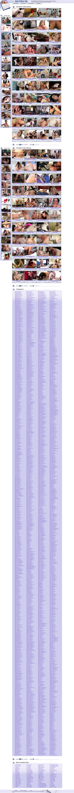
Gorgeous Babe (29, 643)
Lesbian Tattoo (40, 491)
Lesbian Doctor (40, 420)
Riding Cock (52, 379)
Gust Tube (6, 220)
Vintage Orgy (52, 687)
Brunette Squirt (17, 730)
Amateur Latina (17, 341)
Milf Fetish (39, 593)
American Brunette (18, 389)
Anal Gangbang (17, 408)
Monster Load (40, 644)
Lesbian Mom (40, 448)
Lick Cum (39, 507)
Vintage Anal (52, 675)
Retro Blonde (52, 367)
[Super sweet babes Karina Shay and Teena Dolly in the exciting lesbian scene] (55, 114)
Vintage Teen (52, 689)
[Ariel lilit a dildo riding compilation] (55, 219)
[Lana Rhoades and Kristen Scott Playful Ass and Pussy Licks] (18, 243)
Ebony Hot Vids (41, 764)
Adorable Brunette (18, 295)
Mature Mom (40, 559)
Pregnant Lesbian (52, 304)
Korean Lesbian (40, 357)
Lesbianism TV (52, 775)
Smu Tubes (29, 775)
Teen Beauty (52, 570)
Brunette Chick (17, 709)
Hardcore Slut (28, 700)
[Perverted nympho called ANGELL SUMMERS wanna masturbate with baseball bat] (43, 243)
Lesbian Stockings (41, 485)
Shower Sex (52, 449)
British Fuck (17, 692)
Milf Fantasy (40, 592)
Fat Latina (28, 538)
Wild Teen (51, 729)
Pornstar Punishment (41, 753)
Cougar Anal (28, 367)
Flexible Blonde (28, 587)
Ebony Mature (28, 498)
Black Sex (16, 621)
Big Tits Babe (17, 581)
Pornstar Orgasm (41, 750)
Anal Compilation (17, 396)
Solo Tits (51, 512)
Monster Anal (40, 639)
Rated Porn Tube (6, 259)
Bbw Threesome (17, 514)
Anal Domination (17, 401)
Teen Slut (51, 622)
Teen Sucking (52, 629)
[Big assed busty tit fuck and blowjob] (43, 53)
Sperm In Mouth (52, 515)
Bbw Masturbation (18, 506)
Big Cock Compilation (18, 562)
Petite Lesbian (40, 731)
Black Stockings (17, 624)
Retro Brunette (52, 369)
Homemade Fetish (29, 704)
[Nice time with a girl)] (55, 243)
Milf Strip (39, 614)
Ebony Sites (41, 768)
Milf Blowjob (40, 586)
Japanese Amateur (41, 313)
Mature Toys (40, 578)
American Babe (17, 386)
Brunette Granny (17, 717)
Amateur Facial (17, 329)
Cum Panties (28, 398)
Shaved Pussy (52, 441)
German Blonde (29, 613)
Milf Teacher (40, 616)
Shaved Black (52, 429)
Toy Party (51, 659)
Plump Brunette (40, 735)
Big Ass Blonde (17, 543)
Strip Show (51, 534)
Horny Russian (28, 731)
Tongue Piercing (52, 656)
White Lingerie (52, 702)
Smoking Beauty (52, 490)
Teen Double (52, 588)
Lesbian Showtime (53, 776)
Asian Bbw (16, 433)
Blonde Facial (17, 649)
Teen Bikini (51, 572)
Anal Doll (16, 400)
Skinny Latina (52, 464)
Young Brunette (52, 739)
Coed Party (28, 354)
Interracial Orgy (40, 307)
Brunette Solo (17, 729)
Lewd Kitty (52, 783)
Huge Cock (28, 737)
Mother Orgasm (40, 652)
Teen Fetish (51, 593)
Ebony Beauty (28, 486)
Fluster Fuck (6, 71)
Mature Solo (40, 570)
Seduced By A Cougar (53, 414)
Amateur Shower (17, 356)
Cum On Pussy (29, 396)
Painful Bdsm (40, 703)
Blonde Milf (16, 658)
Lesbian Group (40, 433)
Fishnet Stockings (29, 584)
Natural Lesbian (40, 658)
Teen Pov (51, 617)
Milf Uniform (40, 620)
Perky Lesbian (40, 722)
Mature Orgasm (40, 562)
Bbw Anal (16, 497)
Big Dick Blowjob (17, 569)
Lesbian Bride (40, 412)
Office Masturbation (41, 675)
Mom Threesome (41, 638)
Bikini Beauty (17, 591)
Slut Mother (51, 486)
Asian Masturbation (18, 454)
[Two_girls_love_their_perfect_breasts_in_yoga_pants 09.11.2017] (18, 170)
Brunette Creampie (18, 711)
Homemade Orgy (29, 709)
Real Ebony (51, 340)
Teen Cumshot (52, 580)
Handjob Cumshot (29, 687)
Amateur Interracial (18, 340)
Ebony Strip (28, 507)
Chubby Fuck (28, 318)
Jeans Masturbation (41, 341)
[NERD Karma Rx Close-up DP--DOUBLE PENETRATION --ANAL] (30, 231)
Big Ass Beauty (17, 542)
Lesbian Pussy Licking (41, 466)
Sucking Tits (52, 552)
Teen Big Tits (52, 571)
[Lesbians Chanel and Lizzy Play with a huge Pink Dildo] (55, 255)
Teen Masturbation (53, 608)
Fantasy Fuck (28, 529)
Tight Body (51, 646)
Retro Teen (51, 377)
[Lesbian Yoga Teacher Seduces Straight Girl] (18, 138)
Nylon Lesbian (40, 673)
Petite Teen (40, 732)
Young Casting (52, 740)
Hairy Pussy (28, 685)
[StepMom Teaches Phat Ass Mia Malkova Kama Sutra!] (30, 219)
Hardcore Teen (28, 701)
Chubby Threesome (29, 327)
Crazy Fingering (29, 382)
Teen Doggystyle (52, 586)
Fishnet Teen (28, 585)
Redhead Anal (52, 347)
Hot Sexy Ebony (41, 769)
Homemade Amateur (29, 702)
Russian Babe (52, 389)
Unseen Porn (6, 156)
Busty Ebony (17, 747)
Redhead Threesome (53, 363)
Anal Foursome (17, 406)
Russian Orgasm (52, 404)
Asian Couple (17, 440)
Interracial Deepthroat (41, 297)
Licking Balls (40, 508)
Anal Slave (16, 418)
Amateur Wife (17, 371)
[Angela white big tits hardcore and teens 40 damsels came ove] (30, 17)
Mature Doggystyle (41, 538)
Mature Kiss (40, 552)
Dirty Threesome (29, 455)
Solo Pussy (51, 509)
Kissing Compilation (41, 354)
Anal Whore (17, 425)
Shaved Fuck (52, 434)
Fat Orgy (27, 544)
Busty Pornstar (17, 754)
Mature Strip (40, 573)
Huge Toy (28, 747)
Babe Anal (16, 477)
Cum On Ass (28, 393)
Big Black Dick (17, 555)
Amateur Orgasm (18, 348)
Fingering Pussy (29, 569)
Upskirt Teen (52, 672)
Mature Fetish (40, 543)
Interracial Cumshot (41, 296)
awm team (15, 790)
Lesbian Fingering (41, 427)
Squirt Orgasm (52, 520)
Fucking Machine (29, 606)
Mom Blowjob (40, 628)
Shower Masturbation (53, 448)
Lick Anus (39, 506)
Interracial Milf (40, 304)
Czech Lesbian (28, 422)
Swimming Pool (52, 555)
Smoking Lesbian (52, 497)
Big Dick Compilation (18, 570)
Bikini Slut (16, 594)
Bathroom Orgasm (18, 494)
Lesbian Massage (41, 443)
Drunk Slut (28, 478)
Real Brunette (52, 336)
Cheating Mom (28, 310)
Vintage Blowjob (52, 678)
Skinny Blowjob (52, 461)
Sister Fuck (51, 451)
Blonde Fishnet (17, 650)
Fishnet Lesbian (29, 581)
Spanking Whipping (53, 514)
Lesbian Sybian (40, 490)
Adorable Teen (17, 299)
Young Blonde (52, 738)
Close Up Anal (28, 339)
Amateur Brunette (18, 312)
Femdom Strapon (29, 558)
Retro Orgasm (52, 376)
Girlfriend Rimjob (29, 629)
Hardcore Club (28, 693)
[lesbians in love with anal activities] (30, 41)
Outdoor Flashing (41, 696)
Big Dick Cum (17, 571)
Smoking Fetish (52, 494)
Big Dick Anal (17, 567)
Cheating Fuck (28, 306)
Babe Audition (17, 478)
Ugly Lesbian (52, 663)
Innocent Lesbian (29, 753)
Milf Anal (39, 581)
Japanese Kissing (41, 327)
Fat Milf (27, 542)
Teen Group (51, 601)
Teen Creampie (52, 579)
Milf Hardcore (40, 598)
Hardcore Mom (28, 696)
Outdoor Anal (40, 694)
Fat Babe (27, 533)
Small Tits (51, 487)
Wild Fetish (51, 718)
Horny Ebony (28, 721)
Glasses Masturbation (30, 642)
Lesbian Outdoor (40, 457)
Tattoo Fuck (51, 556)
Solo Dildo (51, 505)
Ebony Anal (28, 483)
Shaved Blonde (52, 430)
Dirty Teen (28, 454)
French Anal (28, 599)
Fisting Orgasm (29, 586)
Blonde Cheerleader (18, 643)
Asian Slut (16, 464)
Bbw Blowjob (17, 498)
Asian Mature (17, 455)
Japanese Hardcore (41, 326)
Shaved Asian (52, 426)
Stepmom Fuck (52, 522)
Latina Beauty (40, 371)
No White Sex (41, 774)
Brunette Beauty (17, 702)
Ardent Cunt (18, 768)
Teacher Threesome (53, 563)
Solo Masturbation (53, 507)
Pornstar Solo (52, 292)
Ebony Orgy (28, 502)
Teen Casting (52, 574)
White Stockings (52, 703)
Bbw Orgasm (17, 508)
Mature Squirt (40, 571)
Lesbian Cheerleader (41, 413)
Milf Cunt (39, 588)
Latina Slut (39, 391)
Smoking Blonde (52, 491)
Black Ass (16, 600)
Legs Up (39, 401)
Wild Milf (51, 722)
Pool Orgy (39, 737)
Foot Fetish (28, 591)
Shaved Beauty (52, 428)
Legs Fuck (39, 400)
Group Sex (28, 664)
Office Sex (39, 678)
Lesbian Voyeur (40, 500)
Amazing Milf (17, 383)
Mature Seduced (40, 567)
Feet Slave (28, 550)
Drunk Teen (28, 479)
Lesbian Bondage (41, 411)
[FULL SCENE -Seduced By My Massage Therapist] (43, 182)
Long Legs (39, 514)
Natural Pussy (40, 660)
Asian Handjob (17, 448)
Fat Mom (27, 543)
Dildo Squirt (28, 437)
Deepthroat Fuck (29, 433)
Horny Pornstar (28, 729)
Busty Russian (28, 291)
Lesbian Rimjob (40, 469)
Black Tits (16, 628)
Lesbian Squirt (40, 483)
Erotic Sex (28, 516)
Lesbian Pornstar (41, 463)
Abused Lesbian (17, 291)
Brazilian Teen (17, 687)
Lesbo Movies (52, 779)
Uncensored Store (6, 127)
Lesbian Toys (40, 497)
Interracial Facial (40, 299)
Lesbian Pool (40, 462)
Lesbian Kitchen (40, 440)
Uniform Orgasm (52, 668)
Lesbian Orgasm (40, 455)
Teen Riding (51, 620)
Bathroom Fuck (17, 493)
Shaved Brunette (52, 432)
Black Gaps (29, 779)
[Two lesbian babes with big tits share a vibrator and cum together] (30, 194)
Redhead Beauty (52, 349)
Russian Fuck (52, 397)
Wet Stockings (52, 701)
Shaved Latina (52, 435)
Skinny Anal (51, 454)
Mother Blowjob (40, 649)
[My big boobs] (18, 90)
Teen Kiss (51, 606)
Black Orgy (17, 617)
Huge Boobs (28, 736)
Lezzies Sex (52, 784)
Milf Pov (39, 606)
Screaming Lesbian (53, 412)
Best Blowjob (17, 533)
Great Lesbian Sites (53, 770)
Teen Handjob (52, 602)
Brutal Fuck (17, 738)
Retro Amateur (52, 364)
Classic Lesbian (29, 331)
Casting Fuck (28, 296)
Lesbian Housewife (41, 435)
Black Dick (16, 609)
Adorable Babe (17, 292)
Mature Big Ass (40, 528)
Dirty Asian (28, 440)
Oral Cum (39, 682)
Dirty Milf (27, 449)
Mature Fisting (40, 544)
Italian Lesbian (40, 312)
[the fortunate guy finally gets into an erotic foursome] (55, 53)
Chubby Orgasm (29, 324)
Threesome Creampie (53, 638)
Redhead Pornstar (53, 360)
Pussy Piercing (52, 328)
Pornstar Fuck (40, 746)
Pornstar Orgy (40, 751)
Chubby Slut (28, 325)
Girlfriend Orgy (28, 628)
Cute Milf (27, 413)
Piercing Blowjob (40, 733)
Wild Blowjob (52, 717)
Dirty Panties (28, 451)
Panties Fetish (40, 704)
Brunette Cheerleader (18, 708)
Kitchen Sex (40, 356)
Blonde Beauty (17, 637)
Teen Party (51, 615)
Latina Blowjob (40, 372)
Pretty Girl (51, 310)
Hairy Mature (28, 682)
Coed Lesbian (28, 353)
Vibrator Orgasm (52, 673)
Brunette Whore (17, 735)
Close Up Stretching (29, 346)
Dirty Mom (28, 450)
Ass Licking (17, 473)
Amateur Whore (17, 370)
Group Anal (28, 659)
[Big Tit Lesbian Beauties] (55, 65)
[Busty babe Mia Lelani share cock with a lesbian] (43, 90)
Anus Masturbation (18, 426)
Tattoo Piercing (52, 559)
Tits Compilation (52, 651)
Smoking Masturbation (53, 498)
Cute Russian (28, 414)
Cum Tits (27, 400)
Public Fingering (52, 314)
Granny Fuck (28, 652)
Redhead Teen (52, 362)
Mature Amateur (40, 522)
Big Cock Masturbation (18, 565)
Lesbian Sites (52, 777)
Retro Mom (51, 375)
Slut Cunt (51, 485)
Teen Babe (51, 567)
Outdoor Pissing (40, 701)
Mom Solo (39, 636)
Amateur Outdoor (18, 350)
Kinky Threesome (41, 353)
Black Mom (17, 615)
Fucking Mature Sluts (42, 786)
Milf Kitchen (40, 599)
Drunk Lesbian (28, 473)
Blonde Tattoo (17, 668)
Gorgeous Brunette (29, 645)
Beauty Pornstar (17, 528)
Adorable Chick (17, 296)
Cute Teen (28, 415)
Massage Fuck (40, 515)
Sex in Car (51, 422)
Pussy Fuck (52, 324)
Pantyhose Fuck (40, 710)
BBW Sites (40, 778)
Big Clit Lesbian (17, 558)
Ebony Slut (28, 505)
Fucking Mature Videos (54, 764)
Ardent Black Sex (30, 777)
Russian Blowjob (52, 392)
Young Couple (52, 743)
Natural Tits (40, 663)
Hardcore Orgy (28, 699)
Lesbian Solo (40, 479)
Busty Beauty (17, 744)
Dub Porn (6, 63)
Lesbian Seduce (40, 472)
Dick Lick (27, 434)
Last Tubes (6, 79)
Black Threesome (18, 627)
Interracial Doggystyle (41, 298)
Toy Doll (51, 657)
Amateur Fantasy (18, 331)
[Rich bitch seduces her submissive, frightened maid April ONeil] (55, 102)
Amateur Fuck (17, 334)
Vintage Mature (52, 682)
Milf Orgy (39, 602)
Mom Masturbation (41, 632)
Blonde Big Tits (17, 638)
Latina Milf (39, 383)
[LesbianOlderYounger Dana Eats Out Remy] (43, 138)
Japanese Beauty (41, 319)
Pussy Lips (51, 327)
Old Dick (39, 680)
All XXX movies (6, 32)
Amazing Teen (17, 385)
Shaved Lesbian (52, 436)
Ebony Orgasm (28, 501)
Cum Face (28, 392)
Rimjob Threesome (53, 385)
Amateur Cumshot (18, 321)
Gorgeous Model (29, 649)
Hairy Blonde (28, 672)
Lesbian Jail (40, 437)
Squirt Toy (51, 521)
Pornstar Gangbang (41, 747)
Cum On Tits (28, 397)
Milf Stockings (40, 613)
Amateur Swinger (18, 364)
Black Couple (17, 608)
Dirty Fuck (28, 447)
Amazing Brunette (18, 378)
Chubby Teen (28, 326)
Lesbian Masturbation (41, 444)
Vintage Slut (52, 688)
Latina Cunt (40, 375)
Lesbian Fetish (40, 426)
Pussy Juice (52, 325)
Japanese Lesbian (41, 328)
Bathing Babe (17, 490)
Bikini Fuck (16, 593)
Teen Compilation (52, 578)
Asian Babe (17, 432)
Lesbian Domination (41, 421)
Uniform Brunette (52, 664)
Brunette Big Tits (17, 703)
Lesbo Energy (52, 778)
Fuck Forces (6, 95)
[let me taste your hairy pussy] (18, 102)
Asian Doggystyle (18, 442)
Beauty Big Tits (17, 522)
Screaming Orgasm (53, 413)
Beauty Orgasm (17, 527)
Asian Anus (17, 430)
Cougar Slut (28, 370)
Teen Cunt (51, 581)
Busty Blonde (17, 745)
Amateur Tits (17, 369)
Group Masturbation (29, 663)
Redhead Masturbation (53, 356)
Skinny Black (52, 458)
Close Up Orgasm (29, 343)
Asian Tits (16, 469)
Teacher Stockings (53, 562)
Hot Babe (27, 733)
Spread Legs (52, 519)
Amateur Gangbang (18, 335)
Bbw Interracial (17, 501)
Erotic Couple (28, 514)
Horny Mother (28, 728)
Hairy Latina (28, 679)
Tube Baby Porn (30, 776)
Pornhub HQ (6, 87)
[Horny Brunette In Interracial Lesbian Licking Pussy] (43, 194)
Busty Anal (16, 740)
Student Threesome (53, 541)
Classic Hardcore (29, 329)
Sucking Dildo (52, 550)
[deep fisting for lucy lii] (43, 29)
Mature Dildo (40, 537)
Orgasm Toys (40, 689)
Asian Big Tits (17, 435)
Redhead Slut (52, 361)
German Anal (28, 610)
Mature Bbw (40, 526)
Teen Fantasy (52, 591)
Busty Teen (28, 292)
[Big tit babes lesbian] (43, 41)
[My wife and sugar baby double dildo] (43, 170)
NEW (22, 144)
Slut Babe (51, 484)
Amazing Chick (17, 379)
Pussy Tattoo (52, 332)
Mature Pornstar (40, 564)
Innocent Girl (28, 752)
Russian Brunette (52, 393)
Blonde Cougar (17, 645)
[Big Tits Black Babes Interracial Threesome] (30, 255)
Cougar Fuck (28, 368)
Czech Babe (28, 418)
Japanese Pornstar (41, 335)
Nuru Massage (40, 668)
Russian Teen (52, 405)
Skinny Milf (51, 469)
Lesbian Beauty (40, 408)
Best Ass (16, 531)
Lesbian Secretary (41, 471)
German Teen (28, 620)
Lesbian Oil (40, 454)
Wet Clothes (52, 694)
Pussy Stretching (52, 331)
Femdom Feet (28, 552)
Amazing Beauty (17, 376)
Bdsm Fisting (17, 516)
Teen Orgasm (52, 610)
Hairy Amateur (28, 666)
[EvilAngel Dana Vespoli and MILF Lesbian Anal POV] (43, 231)
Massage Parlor (40, 519)
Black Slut (16, 622)
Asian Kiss (16, 450)
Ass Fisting (17, 471)
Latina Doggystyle (41, 376)
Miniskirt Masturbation (41, 623)
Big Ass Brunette (17, 544)
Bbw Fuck (16, 500)
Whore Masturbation (53, 707)
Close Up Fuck (28, 340)
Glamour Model (29, 637)
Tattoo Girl (51, 557)
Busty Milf (16, 752)
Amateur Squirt (17, 360)
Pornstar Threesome (53, 295)
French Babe (28, 600)
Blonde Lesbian (17, 656)
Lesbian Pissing (40, 461)
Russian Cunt (52, 396)
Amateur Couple (17, 320)
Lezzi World (52, 785)
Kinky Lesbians (40, 349)
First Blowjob (28, 571)
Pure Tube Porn (29, 771)
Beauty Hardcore (17, 526)
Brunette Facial (17, 715)
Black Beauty (17, 603)
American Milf (17, 392)
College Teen (28, 364)
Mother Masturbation (41, 651)
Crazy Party (28, 386)
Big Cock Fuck (17, 564)
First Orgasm (28, 573)
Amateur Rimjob (17, 355)
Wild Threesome (52, 730)
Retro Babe (51, 365)
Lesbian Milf (40, 447)
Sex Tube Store (29, 774)
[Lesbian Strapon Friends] (30, 90)
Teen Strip (51, 628)
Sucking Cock (52, 548)
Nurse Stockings (40, 667)
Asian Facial (17, 443)
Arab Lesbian (17, 427)
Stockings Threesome (53, 528)
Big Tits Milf (17, 586)
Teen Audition (52, 566)
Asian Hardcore (17, 449)
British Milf (16, 695)
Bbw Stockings (17, 512)
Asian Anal (16, 429)
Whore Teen (52, 709)
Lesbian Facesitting (41, 422)
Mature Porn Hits (53, 786)
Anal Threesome (17, 422)
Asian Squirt (17, 466)
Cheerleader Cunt (29, 313)
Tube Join (17, 767)
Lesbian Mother (40, 450)
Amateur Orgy (17, 349)
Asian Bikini (17, 436)
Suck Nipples (52, 542)
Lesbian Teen (40, 493)
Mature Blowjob (40, 531)
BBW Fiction (41, 775)
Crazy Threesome (29, 389)
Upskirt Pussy (52, 671)
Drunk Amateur (28, 468)
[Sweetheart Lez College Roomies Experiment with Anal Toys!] (55, 182)
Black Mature (17, 613)
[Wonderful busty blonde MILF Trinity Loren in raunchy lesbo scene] (18, 255)
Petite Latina (40, 730)
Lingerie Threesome (41, 513)
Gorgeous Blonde (29, 644)
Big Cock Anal (17, 559)
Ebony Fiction (29, 786)
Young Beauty (52, 736)
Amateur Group (17, 336)
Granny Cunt (28, 651)
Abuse (31, 790)
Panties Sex (40, 708)
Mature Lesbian (40, 556)
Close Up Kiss (28, 341)
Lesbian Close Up (41, 414)
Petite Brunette (40, 728)
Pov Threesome (52, 303)
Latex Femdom (40, 362)
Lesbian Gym (40, 434)
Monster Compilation (41, 642)
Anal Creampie (17, 398)
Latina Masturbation (41, 382)
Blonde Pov (17, 663)
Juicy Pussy (40, 343)
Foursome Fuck (29, 595)
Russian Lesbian (52, 399)
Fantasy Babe (28, 528)
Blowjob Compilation (18, 673)
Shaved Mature (52, 437)
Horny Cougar (28, 718)
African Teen (17, 304)
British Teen (17, 696)
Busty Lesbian (17, 751)
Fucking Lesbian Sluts (42, 784)
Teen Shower (52, 621)
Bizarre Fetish (17, 595)
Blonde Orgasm (17, 660)
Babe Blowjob (17, 480)
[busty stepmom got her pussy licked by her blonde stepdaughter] (18, 41)
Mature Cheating (40, 534)
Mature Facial (40, 541)
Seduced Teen (52, 415)
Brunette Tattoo (17, 731)
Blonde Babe (17, 635)
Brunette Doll (17, 714)
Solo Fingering (52, 506)
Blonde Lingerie (17, 657)
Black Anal (16, 599)
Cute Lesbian (28, 412)
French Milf (28, 602)
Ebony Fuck (28, 492)
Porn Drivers (6, 103)
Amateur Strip (17, 362)
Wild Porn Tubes (6, 164)
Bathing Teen (17, 491)
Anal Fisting (17, 405)
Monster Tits (40, 646)
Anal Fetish (17, 404)
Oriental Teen (40, 693)
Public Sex (51, 318)
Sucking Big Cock (52, 544)
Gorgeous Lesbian (29, 646)
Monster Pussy (40, 645)
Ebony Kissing (28, 494)
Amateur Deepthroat (18, 324)
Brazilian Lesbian (17, 686)
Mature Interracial (41, 551)
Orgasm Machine (41, 688)
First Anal (27, 570)
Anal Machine (17, 411)
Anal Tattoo (16, 421)
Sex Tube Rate (6, 24)
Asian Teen (16, 468)
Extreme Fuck (28, 522)
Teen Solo (51, 623)
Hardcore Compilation (30, 694)
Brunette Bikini (17, 704)
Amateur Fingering (18, 332)
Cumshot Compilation (30, 401)
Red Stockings (52, 346)
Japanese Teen (40, 336)
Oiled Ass (39, 679)
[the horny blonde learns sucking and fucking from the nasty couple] (43, 77)
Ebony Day (29, 784)
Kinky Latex (40, 348)
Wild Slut (51, 728)
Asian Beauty (17, 434)
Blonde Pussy (17, 664)
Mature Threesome (41, 577)
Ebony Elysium (29, 785)
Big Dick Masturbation (18, 573)
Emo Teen (28, 512)
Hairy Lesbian (28, 680)
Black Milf (16, 614)
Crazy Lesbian (28, 384)
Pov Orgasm (52, 300)
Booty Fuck (17, 682)
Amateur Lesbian (17, 342)
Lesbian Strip (40, 487)
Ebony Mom (28, 500)
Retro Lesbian (52, 371)
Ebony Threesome (29, 509)
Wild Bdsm (51, 714)
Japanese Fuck (40, 325)
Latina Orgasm (40, 385)
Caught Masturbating (29, 297)
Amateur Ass (17, 306)
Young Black (52, 737)
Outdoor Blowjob (40, 695)
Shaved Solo (52, 443)
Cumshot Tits (28, 404)
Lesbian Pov (40, 464)
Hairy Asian (28, 668)
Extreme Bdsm (28, 521)
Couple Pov (28, 377)
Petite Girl (39, 729)
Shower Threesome (53, 450)
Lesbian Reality (40, 468)
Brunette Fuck (17, 716)
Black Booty (17, 606)
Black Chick (17, 607)
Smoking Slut (52, 500)
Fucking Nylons (53, 767)
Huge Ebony (28, 740)
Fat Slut (27, 545)
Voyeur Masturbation (53, 692)
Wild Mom (51, 723)
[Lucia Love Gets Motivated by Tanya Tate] (18, 65)
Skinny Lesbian (52, 465)
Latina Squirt (40, 393)
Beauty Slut (17, 529)
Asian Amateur (17, 428)
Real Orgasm (52, 341)
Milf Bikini (39, 585)
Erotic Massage (29, 515)
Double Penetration (29, 465)
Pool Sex (39, 739)
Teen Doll (51, 587)
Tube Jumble (6, 119)
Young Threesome (53, 754)
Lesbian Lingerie (40, 441)
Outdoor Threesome (41, 702)
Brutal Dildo (17, 737)
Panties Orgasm (40, 707)
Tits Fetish (51, 652)
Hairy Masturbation (29, 681)
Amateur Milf (17, 343)
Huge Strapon (28, 745)
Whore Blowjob (52, 704)
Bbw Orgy (16, 509)
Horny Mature (28, 724)
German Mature (29, 617)
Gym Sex (28, 665)
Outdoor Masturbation (41, 699)
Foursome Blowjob (29, 594)
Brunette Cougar (17, 710)
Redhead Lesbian (52, 355)
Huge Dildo (28, 739)
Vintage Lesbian (52, 680)
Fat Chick (28, 536)
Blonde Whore (17, 672)
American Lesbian (18, 390)
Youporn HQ (6, 180)
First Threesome (29, 574)
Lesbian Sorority (40, 480)
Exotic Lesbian (28, 519)
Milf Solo (39, 609)
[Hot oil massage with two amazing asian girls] (30, 65)
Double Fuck (28, 464)
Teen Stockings (52, 627)
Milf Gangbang (40, 595)
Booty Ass (16, 680)
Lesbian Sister (40, 476)
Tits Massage (52, 653)
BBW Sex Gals (41, 776)
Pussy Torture (52, 334)
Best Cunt (16, 534)
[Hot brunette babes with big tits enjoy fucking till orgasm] (43, 158)
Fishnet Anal (28, 579)
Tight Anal (51, 643)
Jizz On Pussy (40, 342)
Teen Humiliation (52, 603)
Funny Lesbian (28, 607)
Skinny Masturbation (53, 466)
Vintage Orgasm (52, 686)
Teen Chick (51, 577)
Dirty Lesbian (28, 448)
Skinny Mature (52, 468)
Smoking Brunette (52, 492)
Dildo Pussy (28, 436)
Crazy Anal (28, 379)
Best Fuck (16, 535)
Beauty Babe (17, 521)
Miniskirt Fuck (40, 622)
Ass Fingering (17, 470)
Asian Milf (16, 456)
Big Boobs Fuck (17, 556)
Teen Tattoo (51, 630)
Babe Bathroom (17, 479)
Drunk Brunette (28, 471)
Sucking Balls (52, 543)
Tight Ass (51, 645)
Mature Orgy (40, 563)
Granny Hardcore (29, 653)
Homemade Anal (29, 703)
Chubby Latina (28, 319)
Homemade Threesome (30, 711)
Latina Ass (39, 370)
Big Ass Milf (17, 550)
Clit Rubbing (28, 336)
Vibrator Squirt (52, 674)
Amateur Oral (17, 347)
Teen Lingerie (52, 607)
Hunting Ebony (41, 771)
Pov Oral (51, 299)
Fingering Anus (28, 564)
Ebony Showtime (41, 767)
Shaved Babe (52, 427)
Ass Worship (17, 476)
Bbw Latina (16, 502)
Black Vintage (17, 629)
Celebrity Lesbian (29, 299)
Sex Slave (51, 421)
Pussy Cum (52, 320)
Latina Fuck (40, 377)
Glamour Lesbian (29, 635)
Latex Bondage (40, 361)
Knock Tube (6, 236)
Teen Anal (51, 564)
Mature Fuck (40, 545)
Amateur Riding (17, 354)
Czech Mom (28, 426)
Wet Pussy (51, 700)
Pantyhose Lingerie (41, 711)
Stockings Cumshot (53, 523)
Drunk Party (28, 477)
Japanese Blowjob (41, 321)
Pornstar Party (40, 752)
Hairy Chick (28, 674)
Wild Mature (52, 721)
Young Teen (51, 753)
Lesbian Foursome (41, 430)
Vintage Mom (52, 685)
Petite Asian (40, 725)
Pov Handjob (52, 297)
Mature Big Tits (40, 529)
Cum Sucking (28, 399)
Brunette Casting (17, 707)
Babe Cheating (17, 483)
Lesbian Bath (40, 406)
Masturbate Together (41, 520)
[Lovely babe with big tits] (30, 53)
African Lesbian (17, 303)
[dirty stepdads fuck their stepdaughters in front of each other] (55, 41)
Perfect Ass (40, 718)
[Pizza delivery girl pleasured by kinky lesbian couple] (18, 219)
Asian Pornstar (17, 461)
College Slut (28, 363)
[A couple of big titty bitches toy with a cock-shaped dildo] (18, 77)
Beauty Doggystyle (18, 523)
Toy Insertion (52, 658)
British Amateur (17, 689)
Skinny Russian (52, 472)
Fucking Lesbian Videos (43, 785)
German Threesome (29, 621)
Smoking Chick (52, 493)
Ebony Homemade (29, 493)
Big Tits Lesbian (17, 585)
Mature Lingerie (40, 557)
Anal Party (16, 415)
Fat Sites (40, 782)
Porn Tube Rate (29, 770)
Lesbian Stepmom (41, 484)
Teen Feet (51, 592)
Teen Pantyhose (52, 614)
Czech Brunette (29, 420)
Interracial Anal (40, 291)
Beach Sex (16, 520)
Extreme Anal (28, 520)
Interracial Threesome (41, 311)
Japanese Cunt (40, 324)
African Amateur (17, 300)
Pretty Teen (51, 313)
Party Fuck (40, 714)
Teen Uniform (52, 635)
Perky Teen (40, 723)
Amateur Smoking (18, 357)
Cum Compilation (29, 390)
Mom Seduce (40, 635)
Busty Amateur (17, 739)
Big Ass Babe (17, 541)
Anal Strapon (17, 420)
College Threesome (29, 365)
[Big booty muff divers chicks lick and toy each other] (55, 170)
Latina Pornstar (40, 389)
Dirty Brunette (28, 444)
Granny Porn (52, 769)
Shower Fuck (52, 447)
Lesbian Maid (40, 442)
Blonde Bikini (17, 639)
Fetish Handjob (28, 562)
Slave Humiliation (52, 479)
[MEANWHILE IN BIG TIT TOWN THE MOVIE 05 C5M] (30, 114)
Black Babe (17, 601)
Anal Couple (17, 397)
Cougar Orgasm (29, 369)
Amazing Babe (17, 375)
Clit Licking (28, 334)
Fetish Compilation (29, 559)
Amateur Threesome (18, 368)
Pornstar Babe (40, 743)
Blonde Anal (17, 632)
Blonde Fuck (17, 651)
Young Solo (51, 752)
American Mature (18, 391)
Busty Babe (17, 743)
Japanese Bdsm (40, 318)
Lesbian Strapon (40, 486)
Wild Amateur (52, 711)
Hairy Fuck (28, 675)
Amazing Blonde (17, 377)
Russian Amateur (52, 386)
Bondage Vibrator (18, 679)
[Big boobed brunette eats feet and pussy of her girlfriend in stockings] (43, 114)
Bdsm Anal (16, 515)
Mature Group (40, 548)
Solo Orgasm (52, 508)
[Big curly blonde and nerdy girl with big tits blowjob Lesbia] (30, 77)
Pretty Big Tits (52, 305)
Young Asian (52, 733)
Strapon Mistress (52, 533)
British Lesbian (17, 693)
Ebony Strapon (28, 506)
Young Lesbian (52, 747)
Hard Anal (28, 688)
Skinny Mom (52, 470)
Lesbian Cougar (40, 418)
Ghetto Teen (28, 623)
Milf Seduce (40, 608)
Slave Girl (51, 478)
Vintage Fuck (52, 679)
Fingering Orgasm (29, 567)
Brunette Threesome (18, 733)
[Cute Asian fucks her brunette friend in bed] (43, 102)
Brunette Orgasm (18, 723)
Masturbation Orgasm (41, 521)
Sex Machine (52, 419)
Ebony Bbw (28, 485)
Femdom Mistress (29, 555)
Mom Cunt (39, 629)
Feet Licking (28, 549)
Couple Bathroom (29, 372)
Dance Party (28, 429)
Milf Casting (40, 587)
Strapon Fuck (52, 531)
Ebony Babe (28, 484)
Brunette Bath (17, 701)
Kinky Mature (40, 350)
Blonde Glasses (17, 652)
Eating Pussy (28, 480)
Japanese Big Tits (41, 320)
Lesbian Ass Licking (41, 404)
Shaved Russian (52, 442)
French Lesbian (29, 601)
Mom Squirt (40, 637)
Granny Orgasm (29, 657)
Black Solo (16, 623)
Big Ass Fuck (17, 548)
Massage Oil (40, 516)
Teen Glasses (52, 600)
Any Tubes (6, 212)
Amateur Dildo (17, 325)
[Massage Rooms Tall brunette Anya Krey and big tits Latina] (55, 231)
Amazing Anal (17, 372)
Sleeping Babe (52, 480)
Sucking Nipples (52, 551)
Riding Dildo (52, 382)
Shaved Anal (52, 425)
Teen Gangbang (52, 599)
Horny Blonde (28, 715)
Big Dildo (16, 574)
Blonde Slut (17, 665)
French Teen (28, 603)
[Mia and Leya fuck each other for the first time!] (18, 126)
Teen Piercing (52, 616)
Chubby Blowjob (29, 317)
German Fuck (28, 615)
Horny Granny (28, 722)
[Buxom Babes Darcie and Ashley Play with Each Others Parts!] (18, 114)
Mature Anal (40, 523)
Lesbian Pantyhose (41, 458)
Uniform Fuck (52, 666)
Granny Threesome (29, 658)
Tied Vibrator (52, 642)
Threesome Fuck (52, 639)
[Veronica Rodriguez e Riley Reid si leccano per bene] (18, 29)
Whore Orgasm (52, 708)
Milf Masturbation (41, 600)
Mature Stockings (41, 572)
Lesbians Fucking (41, 505)
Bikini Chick (17, 592)
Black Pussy (17, 620)
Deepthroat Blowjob (29, 432)
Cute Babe (28, 406)
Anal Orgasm (17, 412)
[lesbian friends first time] (43, 17)
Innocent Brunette (29, 751)
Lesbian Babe (40, 405)
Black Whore (17, 630)
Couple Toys (28, 378)
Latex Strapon (40, 368)
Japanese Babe (40, 317)
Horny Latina (28, 723)
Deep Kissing (28, 430)
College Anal (28, 356)
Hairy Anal (28, 667)
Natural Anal (40, 656)
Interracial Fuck (40, 300)
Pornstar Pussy (40, 754)
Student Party (52, 538)
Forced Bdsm (28, 593)
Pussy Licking (52, 326)
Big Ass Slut (17, 552)
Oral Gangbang (40, 685)
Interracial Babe (40, 292)
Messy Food (40, 580)
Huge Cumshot (28, 738)
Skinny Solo (52, 473)
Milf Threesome (40, 617)
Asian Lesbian (17, 451)
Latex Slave (40, 367)
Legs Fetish (40, 399)
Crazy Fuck (28, 383)
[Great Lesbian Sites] (55, 158)
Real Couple (52, 339)
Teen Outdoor (52, 613)
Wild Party (51, 725)
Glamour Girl (28, 634)
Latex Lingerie (40, 364)
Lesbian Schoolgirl (41, 470)
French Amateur (29, 598)
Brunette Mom (17, 722)
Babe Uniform (17, 487)
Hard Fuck (28, 689)
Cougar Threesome (29, 371)
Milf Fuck (39, 594)
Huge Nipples (28, 743)
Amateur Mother (17, 346)
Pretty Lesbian (52, 311)
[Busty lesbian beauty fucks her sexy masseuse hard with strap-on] (30, 182)
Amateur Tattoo (17, 365)
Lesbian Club (40, 415)
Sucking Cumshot (52, 549)
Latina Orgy (40, 386)
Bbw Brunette (17, 499)
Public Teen (51, 319)
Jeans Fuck (40, 340)
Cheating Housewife (29, 307)
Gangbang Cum (29, 608)
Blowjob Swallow (17, 675)
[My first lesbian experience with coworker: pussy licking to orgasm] (30, 243)
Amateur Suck (17, 363)
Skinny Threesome (53, 476)
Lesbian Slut (40, 478)
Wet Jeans (51, 695)
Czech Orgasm (29, 427)
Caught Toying (28, 298)
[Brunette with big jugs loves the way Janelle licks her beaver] (43, 65)
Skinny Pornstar (52, 471)
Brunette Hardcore (18, 718)
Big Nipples (17, 578)
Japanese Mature (41, 332)
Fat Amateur (28, 530)
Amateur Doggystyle (18, 326)
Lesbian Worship (40, 502)
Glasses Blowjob (29, 639)
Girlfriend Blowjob (29, 627)
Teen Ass (51, 565)
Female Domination (29, 551)
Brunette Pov (17, 725)
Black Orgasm (17, 616)
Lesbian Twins (40, 498)
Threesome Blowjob (53, 637)
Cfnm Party (28, 303)
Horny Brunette (28, 716)
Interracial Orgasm (41, 306)
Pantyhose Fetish (41, 709)
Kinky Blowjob (40, 346)
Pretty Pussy (52, 312)
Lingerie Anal (40, 509)
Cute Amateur (28, 405)
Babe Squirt (17, 486)
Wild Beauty (52, 715)
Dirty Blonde (28, 443)
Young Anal (51, 732)
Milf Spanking (40, 610)
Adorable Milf (17, 297)
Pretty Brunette (52, 307)
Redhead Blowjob (52, 350)
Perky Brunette (40, 721)
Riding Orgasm (52, 384)
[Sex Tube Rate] (55, 17)
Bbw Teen (16, 513)
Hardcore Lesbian (29, 695)
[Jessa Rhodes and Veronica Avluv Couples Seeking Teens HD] (55, 267)
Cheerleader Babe (29, 312)
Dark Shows (29, 782)
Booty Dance (17, 681)
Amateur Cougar (17, 319)
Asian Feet (16, 444)
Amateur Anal (17, 305)
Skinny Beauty (52, 457)
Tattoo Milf (51, 558)
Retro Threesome (52, 378)
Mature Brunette (40, 533)
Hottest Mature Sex (53, 774)
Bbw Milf (16, 507)
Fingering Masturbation (30, 566)
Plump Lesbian (40, 736)
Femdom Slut (28, 556)
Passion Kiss (40, 717)
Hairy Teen (28, 686)
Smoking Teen (52, 501)
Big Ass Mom (17, 551)
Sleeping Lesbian (52, 483)
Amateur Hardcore (18, 339)
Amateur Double (17, 328)
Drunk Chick (28, 472)
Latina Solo (40, 392)
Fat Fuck (27, 537)
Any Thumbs (6, 204)
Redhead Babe (52, 348)
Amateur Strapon (17, 361)
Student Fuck (52, 536)
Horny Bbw (28, 714)
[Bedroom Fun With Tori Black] (30, 138)
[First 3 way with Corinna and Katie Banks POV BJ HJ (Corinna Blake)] (43, 267)
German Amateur (29, 609)
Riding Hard (51, 383)
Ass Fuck (16, 472)
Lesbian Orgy (40, 456)
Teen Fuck (51, 598)
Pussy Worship (52, 335)
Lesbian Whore (40, 501)
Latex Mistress (40, 365)
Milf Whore (40, 621)
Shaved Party (52, 440)
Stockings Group (52, 526)
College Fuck (28, 357)
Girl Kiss (27, 624)
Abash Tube (6, 188)
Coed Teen (28, 355)
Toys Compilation (52, 660)
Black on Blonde (17, 631)
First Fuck (28, 572)
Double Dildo (28, 461)
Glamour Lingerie (29, 636)
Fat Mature (28, 541)
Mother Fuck (40, 650)
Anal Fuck (16, 407)
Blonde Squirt (17, 667)
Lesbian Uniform (40, 499)
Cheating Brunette (29, 305)
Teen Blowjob (52, 573)
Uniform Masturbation (53, 667)
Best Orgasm (17, 537)
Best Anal (16, 530)
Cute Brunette (28, 408)
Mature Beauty (40, 527)
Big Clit (16, 557)
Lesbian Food (40, 429)
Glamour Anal (28, 632)
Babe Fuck (16, 484)
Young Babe (52, 735)
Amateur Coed (17, 317)
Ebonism (28, 783)
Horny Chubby (28, 717)
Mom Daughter (40, 630)
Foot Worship (28, 592)
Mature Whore (40, 579)
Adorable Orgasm (18, 298)
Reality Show (52, 343)
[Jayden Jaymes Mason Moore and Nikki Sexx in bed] (30, 170)
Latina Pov (39, 390)
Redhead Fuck (52, 354)
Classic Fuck (28, 328)
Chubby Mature (29, 321)
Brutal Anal (16, 736)
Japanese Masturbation (42, 331)
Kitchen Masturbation (41, 355)
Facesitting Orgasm (29, 523)
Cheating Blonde (29, 304)
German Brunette (29, 614)
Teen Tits (51, 632)
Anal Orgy (16, 413)
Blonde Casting (17, 642)
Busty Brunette (17, 746)
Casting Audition (29, 295)
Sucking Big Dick (52, 545)
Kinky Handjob (40, 347)
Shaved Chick (52, 433)
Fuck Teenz (52, 768)
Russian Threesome (53, 406)
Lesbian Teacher (40, 492)
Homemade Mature (29, 708)
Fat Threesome (28, 548)
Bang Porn (17, 769)
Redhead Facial (52, 353)
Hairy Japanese (29, 678)
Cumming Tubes (41, 779)
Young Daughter (52, 744)
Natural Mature (40, 659)
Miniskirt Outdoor (41, 624)
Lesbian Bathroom (41, 407)
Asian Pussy (17, 463)
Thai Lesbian (52, 636)
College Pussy (28, 362)
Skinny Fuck (52, 463)
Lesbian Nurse (40, 451)
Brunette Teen (17, 732)
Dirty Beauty (28, 442)
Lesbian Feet (40, 425)
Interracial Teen (40, 310)
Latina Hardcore (40, 379)
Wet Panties (52, 699)
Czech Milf (28, 425)
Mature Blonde (40, 530)
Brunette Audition (17, 699)
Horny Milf (28, 725)
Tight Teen (51, 650)
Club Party (28, 348)
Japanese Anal (40, 314)
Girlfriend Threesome (29, 631)
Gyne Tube (6, 228)
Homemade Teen (29, 710)
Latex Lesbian (40, 363)
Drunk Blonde (28, 470)
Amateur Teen (17, 367)
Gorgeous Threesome (30, 650)
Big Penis (16, 579)
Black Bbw (16, 602)
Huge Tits (28, 746)
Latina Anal (40, 369)
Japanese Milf (40, 333)
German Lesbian (29, 616)
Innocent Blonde (29, 750)
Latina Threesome (41, 396)
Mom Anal (39, 627)
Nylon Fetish (40, 672)
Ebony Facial (28, 491)
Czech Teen (28, 428)
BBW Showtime (41, 777)
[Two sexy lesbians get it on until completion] (30, 102)
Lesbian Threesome (41, 494)
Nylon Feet (40, 671)
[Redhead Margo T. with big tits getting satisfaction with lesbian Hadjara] (55, 90)
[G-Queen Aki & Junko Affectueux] (18, 158)
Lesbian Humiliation (41, 436)
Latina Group (40, 378)
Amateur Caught (17, 314)
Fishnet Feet (28, 580)
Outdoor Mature (40, 700)
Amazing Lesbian (18, 382)
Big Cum (16, 566)
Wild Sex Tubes (6, 172)
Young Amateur (52, 731)
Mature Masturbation (41, 558)
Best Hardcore (17, 536)
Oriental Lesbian (40, 692)
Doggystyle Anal (29, 456)
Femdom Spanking (29, 557)
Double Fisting (28, 463)
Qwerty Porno (6, 111)
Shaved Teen (52, 444)
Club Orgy (28, 347)
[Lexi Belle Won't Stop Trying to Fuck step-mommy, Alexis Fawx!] (55, 126)
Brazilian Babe (17, 685)
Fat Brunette (28, 535)
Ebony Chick (28, 490)
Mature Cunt (40, 536)
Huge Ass (28, 735)
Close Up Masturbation (30, 342)
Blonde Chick (17, 644)
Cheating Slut (28, 311)
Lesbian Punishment (41, 465)
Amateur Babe (17, 307)
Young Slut (51, 751)
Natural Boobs (40, 657)
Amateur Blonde (17, 310)
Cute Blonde (28, 407)
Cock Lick (28, 350)
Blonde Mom (17, 659)
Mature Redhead (40, 565)
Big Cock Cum (17, 563)
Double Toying (28, 466)
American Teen (17, 393)
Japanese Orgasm (41, 334)
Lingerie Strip (40, 512)
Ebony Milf (28, 499)
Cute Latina (28, 411)
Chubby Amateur (29, 314)
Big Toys (16, 587)
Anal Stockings (17, 419)
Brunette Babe (17, 700)
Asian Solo (16, 465)
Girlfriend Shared (29, 630)
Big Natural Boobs (18, 577)
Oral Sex (39, 686)
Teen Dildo (51, 585)
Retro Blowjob (52, 368)
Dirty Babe (28, 441)
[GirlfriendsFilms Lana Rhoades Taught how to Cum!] (55, 194)
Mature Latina (40, 555)
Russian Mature (52, 401)
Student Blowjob (52, 535)
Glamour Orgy (28, 638)
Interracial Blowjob (41, 295)
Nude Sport (40, 664)
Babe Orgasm (17, 485)
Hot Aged (51, 771)
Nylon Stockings (40, 674)
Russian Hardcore (53, 398)
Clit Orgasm (28, 335)
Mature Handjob (40, 549)
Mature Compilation (41, 535)
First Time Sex (28, 578)
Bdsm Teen (17, 519)
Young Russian (52, 750)
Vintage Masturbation (53, 681)
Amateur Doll (17, 327)
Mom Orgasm (40, 634)
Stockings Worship (53, 529)
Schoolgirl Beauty (52, 407)
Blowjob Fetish (17, 674)
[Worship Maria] (18, 53)
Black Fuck (17, 610)
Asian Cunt (16, 441)
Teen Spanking (52, 624)
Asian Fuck (17, 447)
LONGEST (26, 144)
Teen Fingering (52, 594)
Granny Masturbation (29, 656)
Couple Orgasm (29, 376)
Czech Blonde (28, 419)
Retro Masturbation (53, 372)
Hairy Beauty (28, 671)
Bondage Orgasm (18, 678)
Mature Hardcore (41, 550)
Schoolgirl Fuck (52, 408)
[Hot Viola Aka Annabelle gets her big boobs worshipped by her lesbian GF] (43, 255)
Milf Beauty (40, 584)
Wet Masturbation (52, 696)
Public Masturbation (53, 317)
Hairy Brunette (28, 673)
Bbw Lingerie (17, 505)
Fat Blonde (28, 534)
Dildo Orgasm (28, 435)
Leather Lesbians (41, 398)
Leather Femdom (41, 397)
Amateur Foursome (18, 333)
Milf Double (40, 591)
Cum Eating (28, 391)
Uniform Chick (52, 665)
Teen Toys (51, 634)
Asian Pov (16, 462)
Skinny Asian (52, 455)
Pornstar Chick (40, 745)
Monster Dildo (40, 643)
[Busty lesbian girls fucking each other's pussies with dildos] (18, 267)
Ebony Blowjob (28, 487)
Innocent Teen (28, 754)
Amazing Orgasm (18, 384)
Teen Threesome (52, 631)
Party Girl (39, 715)
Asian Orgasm (17, 458)
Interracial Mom (40, 305)
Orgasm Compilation (41, 687)
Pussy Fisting (52, 321)
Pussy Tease (52, 333)
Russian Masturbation (53, 400)
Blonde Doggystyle (18, 646)
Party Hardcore (40, 716)
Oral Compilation (40, 681)
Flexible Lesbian (29, 588)
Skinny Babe (52, 456)
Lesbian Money (40, 449)
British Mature (17, 694)
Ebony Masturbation (29, 497)
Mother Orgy (40, 653)
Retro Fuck (51, 370)
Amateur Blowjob (17, 311)
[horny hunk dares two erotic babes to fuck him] (55, 138)
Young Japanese (52, 745)
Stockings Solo (52, 527)
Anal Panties (17, 414)
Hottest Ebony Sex (42, 770)
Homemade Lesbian (29, 707)
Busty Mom (17, 753)
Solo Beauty (52, 502)
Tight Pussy (51, 649)
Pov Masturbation (52, 298)
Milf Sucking (40, 615)
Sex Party (51, 420)
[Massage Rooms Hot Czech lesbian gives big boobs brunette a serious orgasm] (30, 158)
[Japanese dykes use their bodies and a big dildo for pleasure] (30, 29)
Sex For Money (52, 418)
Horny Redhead (29, 730)
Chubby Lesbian (29, 320)
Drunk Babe (28, 469)
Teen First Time (52, 595)
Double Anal (28, 458)
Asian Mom (17, 457)
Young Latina (52, 746)
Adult (6, 196)
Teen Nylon (51, 609)
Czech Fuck (28, 421)
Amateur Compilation (18, 318)
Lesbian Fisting (40, 428)
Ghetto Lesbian (28, 622)
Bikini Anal (16, 588)
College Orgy (28, 360)
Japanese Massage (41, 329)
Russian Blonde (52, 391)
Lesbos (51, 782)
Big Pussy (16, 580)
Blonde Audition (17, 634)
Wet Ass (51, 693)
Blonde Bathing (17, 636)
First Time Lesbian (29, 577)
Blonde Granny (17, 653)
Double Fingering (29, 462)
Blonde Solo (17, 666)
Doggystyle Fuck (29, 457)
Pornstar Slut (52, 291)
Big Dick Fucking (17, 572)
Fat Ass (27, 531)
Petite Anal (39, 724)
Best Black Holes (30, 778)
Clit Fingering (28, 333)
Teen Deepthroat (52, 584)
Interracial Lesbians (41, 303)
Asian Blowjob (17, 437)
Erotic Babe (28, 513)
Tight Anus (51, 644)
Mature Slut (40, 569)
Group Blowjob (28, 660)
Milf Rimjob (40, 607)
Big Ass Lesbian (17, 549)
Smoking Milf (52, 499)
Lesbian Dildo (40, 419)
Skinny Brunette (52, 462)
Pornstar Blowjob (41, 744)
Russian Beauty (52, 390)
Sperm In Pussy (52, 516)
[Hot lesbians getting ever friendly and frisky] (43, 126)
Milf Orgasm (40, 601)
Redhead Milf (52, 357)
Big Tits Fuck (17, 584)
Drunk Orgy (28, 476)
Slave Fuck (51, 477)
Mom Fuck (40, 631)
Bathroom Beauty (18, 492)
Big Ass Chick (17, 545)
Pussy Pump (52, 329)
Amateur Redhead (18, 353)
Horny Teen (28, 732)
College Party (28, 361)
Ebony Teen (28, 508)
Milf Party (39, 603)
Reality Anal (51, 342)
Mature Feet (40, 542)
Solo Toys (51, 513)
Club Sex (27, 349)
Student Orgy (52, 537)
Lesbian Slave (40, 477)
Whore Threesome (53, 710)
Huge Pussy (28, 744)
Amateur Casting (17, 313)
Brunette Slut (17, 728)
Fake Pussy (28, 527)
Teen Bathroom (52, 569)
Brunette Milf (17, 721)
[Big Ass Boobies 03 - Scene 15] (55, 29)
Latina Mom (40, 384)
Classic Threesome (29, 332)
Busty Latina (17, 750)
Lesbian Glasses (41, 432)
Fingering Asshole (29, 565)
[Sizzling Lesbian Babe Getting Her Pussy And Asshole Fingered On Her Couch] (43, 219)
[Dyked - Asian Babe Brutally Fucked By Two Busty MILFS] (18, 194)
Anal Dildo (16, 399)
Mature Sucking (40, 574)
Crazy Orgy (28, 385)
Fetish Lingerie (28, 563)
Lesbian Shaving (40, 473)
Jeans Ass (39, 339)
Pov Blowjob (52, 296)
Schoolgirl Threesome (53, 411)
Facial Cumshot (29, 526)
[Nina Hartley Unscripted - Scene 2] (30, 126)
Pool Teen (39, 740)
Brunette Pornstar (18, 724)
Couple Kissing (28, 375)
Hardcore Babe (28, 692)
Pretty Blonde (52, 306)
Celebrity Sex (28, 300)
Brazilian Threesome (18, 688)
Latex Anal (39, 360)
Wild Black (51, 716)
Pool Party (39, 738)
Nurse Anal (40, 666)
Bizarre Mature (17, 598)
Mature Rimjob (40, 566)
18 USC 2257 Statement (23, 790)
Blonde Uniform (17, 671)
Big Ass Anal (17, 538)
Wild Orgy (51, 724)
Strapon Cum (52, 530)
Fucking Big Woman (42, 783)
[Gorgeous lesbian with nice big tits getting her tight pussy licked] (55, 77)
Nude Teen (40, 665)
